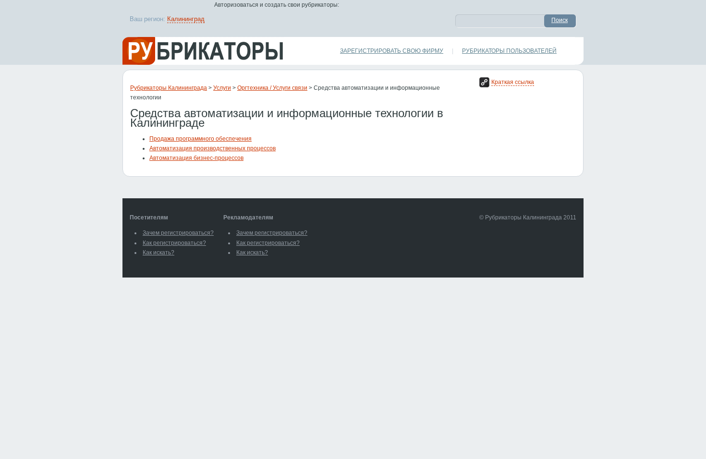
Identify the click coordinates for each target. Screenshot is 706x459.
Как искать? (158, 252)
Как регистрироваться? (174, 243)
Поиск (559, 20)
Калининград (186, 19)
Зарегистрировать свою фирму (391, 51)
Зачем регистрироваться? (178, 233)
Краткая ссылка (512, 82)
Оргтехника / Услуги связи (272, 88)
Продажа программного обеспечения (200, 138)
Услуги (222, 88)
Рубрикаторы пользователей (509, 51)
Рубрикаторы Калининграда (168, 88)
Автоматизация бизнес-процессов (196, 158)
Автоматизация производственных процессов (212, 148)
